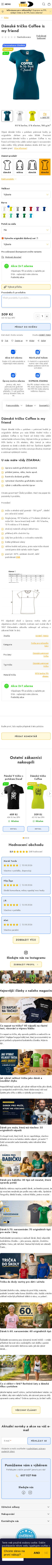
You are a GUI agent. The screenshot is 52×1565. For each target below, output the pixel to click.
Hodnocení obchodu (26, 844)
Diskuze (29, 405)
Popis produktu (12, 405)
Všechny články (26, 1410)
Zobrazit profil (24, 964)
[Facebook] (23, 1492)
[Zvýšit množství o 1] (46, 316)
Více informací (20, 148)
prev (2, 793)
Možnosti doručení (13, 257)
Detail (13, 829)
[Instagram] (30, 1492)
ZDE (18, 557)
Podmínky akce (17, 277)
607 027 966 (28, 1475)
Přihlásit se (39, 1440)
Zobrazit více (26, 939)
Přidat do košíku (26, 327)
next (49, 793)
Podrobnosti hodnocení (41, 37)
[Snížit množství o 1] (37, 316)
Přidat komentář (26, 736)
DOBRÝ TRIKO (45, 335)
